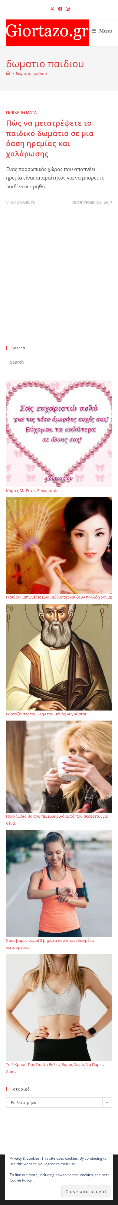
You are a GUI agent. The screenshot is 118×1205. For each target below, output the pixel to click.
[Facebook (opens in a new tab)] (60, 9)
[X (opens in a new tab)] (52, 9)
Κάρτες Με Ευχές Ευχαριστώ (31, 490)
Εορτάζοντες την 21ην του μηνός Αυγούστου (46, 714)
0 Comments (23, 202)
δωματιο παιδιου (31, 73)
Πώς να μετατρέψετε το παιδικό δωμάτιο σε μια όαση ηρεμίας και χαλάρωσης (50, 138)
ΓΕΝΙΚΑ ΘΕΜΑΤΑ (21, 112)
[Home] (8, 73)
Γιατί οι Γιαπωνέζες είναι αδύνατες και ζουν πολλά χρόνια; (59, 597)
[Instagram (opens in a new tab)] (67, 9)
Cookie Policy (21, 1180)
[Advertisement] (59, 290)
